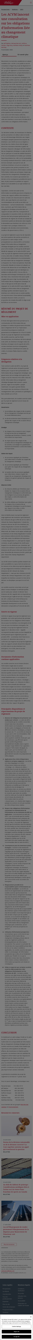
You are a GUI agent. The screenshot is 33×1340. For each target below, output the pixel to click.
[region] (16, 1327)
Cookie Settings (16, 1326)
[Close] (31, 1317)
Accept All (16, 1336)
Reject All (16, 1331)
